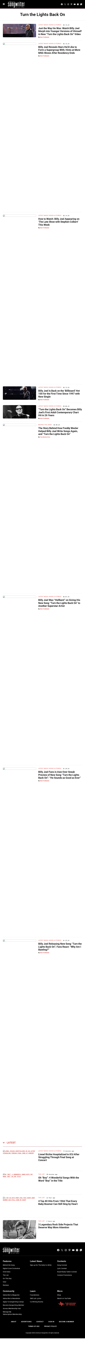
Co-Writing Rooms (36, 1302)
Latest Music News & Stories (49, 25)
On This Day (7, 1278)
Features (7, 1261)
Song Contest (62, 1265)
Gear (4, 1282)
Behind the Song (9, 1265)
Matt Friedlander (44, 37)
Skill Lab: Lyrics (35, 1298)
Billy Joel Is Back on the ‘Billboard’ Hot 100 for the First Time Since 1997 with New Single (59, 393)
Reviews (6, 1285)
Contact (40, 1322)
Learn (33, 1291)
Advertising (26, 1322)
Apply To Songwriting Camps (13, 1302)
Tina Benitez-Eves (45, 437)
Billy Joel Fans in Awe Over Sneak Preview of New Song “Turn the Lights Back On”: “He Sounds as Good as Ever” (59, 775)
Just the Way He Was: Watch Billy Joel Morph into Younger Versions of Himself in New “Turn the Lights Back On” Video (60, 31)
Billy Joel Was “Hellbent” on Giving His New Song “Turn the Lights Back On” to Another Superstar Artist (59, 603)
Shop (59, 1295)
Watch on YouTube (64, 1298)
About (13, 1322)
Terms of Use (33, 1326)
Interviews (6, 1272)
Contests (61, 1261)
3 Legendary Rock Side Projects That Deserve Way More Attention (58, 1226)
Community (8, 1291)
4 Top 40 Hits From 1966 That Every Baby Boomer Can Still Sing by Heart (58, 1202)
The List (41, 1174)
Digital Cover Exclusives (11, 1268)
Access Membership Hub (12, 1308)
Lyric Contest (62, 1268)
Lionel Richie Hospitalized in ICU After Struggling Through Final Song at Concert (58, 1157)
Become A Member (66, 1322)
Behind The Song (45, 425)
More (59, 1291)
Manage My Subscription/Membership (12, 1313)
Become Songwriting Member (13, 1305)
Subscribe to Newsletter (11, 1298)
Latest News (36, 1261)
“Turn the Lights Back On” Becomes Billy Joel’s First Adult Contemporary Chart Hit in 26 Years (60, 412)
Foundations (34, 1295)
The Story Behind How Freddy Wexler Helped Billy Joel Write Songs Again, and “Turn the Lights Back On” (58, 431)
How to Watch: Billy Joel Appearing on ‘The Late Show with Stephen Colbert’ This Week (58, 221)
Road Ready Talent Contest (67, 1272)
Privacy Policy (50, 1326)
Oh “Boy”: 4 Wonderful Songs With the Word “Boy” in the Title (58, 1179)
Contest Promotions (64, 1275)
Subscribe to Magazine (11, 1295)
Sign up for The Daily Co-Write (41, 1265)
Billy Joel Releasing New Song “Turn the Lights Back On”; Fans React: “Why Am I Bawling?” (60, 946)
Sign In (51, 1322)
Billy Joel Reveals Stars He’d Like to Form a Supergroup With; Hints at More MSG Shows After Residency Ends (59, 50)
